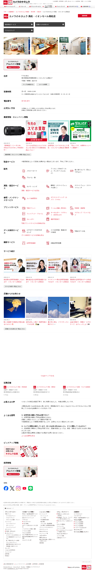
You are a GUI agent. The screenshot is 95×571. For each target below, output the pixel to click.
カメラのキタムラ (78, 514)
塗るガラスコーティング (28, 517)
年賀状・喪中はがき (10, 531)
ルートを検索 (43, 84)
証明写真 (7, 554)
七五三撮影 (25, 523)
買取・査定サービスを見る (30, 190)
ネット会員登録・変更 (77, 1)
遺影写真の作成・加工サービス (13, 544)
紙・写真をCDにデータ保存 (12, 540)
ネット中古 (43, 517)
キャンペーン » (43, 531)
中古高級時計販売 (45, 519)
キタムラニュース (43, 529)
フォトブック (8, 521)
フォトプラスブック (11, 523)
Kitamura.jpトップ (10, 508)
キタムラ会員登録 (79, 522)
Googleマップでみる (47, 376)
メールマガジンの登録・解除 (29, 529)
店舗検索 (11, 11)
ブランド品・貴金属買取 (46, 523)
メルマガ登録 (88, 1)
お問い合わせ (68, 1)
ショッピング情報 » (44, 512)
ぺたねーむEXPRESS (10, 550)
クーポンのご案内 (26, 531)
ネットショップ (43, 514)
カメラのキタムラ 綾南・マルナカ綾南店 (78, 387)
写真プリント (8, 514)
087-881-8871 (26, 101)
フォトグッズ (8, 552)
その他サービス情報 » (28, 512)
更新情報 (41, 543)
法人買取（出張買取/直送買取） (48, 525)
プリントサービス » (10, 512)
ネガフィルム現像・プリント (13, 519)
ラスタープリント (10, 517)
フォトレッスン (60, 526)
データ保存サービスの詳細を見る (33, 235)
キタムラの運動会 (61, 524)
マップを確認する (28, 84)
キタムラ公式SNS (26, 532)
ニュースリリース (20, 564)
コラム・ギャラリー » (63, 512)
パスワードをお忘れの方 (80, 527)
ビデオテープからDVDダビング (13, 535)
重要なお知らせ (43, 537)
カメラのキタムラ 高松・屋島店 (46, 387)
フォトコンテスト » (62, 533)
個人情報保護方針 (9, 564)
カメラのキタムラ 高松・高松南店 (17, 387)
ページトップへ (87, 561)
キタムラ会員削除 (79, 525)
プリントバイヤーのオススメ (46, 527)
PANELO (7, 555)
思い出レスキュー (9, 533)
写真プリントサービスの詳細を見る (33, 223)
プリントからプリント (11, 542)
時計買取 (43, 521)
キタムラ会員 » (78, 520)
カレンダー (7, 548)
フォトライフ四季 (61, 528)
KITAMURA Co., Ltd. (13, 568)
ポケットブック (9, 525)
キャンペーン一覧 (43, 533)
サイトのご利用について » (81, 532)
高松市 (39, 11)
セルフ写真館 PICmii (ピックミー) (30, 534)
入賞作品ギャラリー (61, 537)
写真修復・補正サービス (12, 546)
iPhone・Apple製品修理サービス (30, 514)
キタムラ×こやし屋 (26, 540)
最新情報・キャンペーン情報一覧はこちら (17, 154)
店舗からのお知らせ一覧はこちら (15, 329)
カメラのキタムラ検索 (22, 11)
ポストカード (8, 529)
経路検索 (84, 15)
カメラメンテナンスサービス (29, 515)
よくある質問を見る (28, 436)
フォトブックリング (11, 527)
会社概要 (55, 1)
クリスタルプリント (11, 515)
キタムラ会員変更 (79, 523)
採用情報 (61, 1)
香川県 (33, 11)
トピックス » (43, 535)
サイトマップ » (78, 529)
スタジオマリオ (27, 521)
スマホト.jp (24, 519)
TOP (5, 11)
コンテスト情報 (60, 535)
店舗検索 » (77, 512)
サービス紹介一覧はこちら (13, 286)
